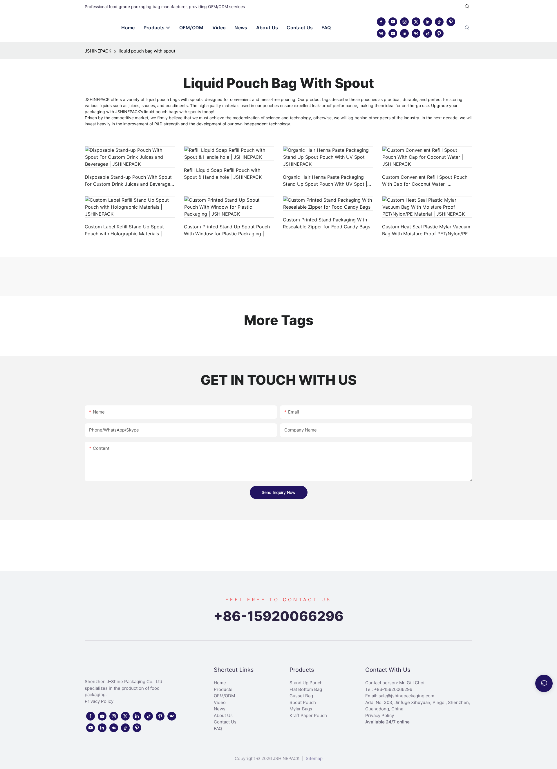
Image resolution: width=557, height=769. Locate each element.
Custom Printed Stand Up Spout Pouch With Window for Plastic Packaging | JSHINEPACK (227, 230)
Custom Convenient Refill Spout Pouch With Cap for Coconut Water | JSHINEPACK (424, 180)
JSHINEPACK (98, 51)
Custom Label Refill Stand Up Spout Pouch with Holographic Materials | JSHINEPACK (124, 230)
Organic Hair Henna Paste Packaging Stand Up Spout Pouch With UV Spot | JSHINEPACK (325, 180)
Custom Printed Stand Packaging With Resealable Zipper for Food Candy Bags (326, 223)
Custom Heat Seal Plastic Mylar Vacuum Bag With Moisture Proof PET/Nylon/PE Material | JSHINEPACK (426, 230)
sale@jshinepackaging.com (406, 695)
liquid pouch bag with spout (147, 51)
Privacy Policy (99, 701)
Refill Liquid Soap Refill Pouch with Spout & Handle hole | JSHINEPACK (223, 173)
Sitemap (314, 758)
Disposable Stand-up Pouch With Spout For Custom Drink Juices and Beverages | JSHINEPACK (129, 180)
